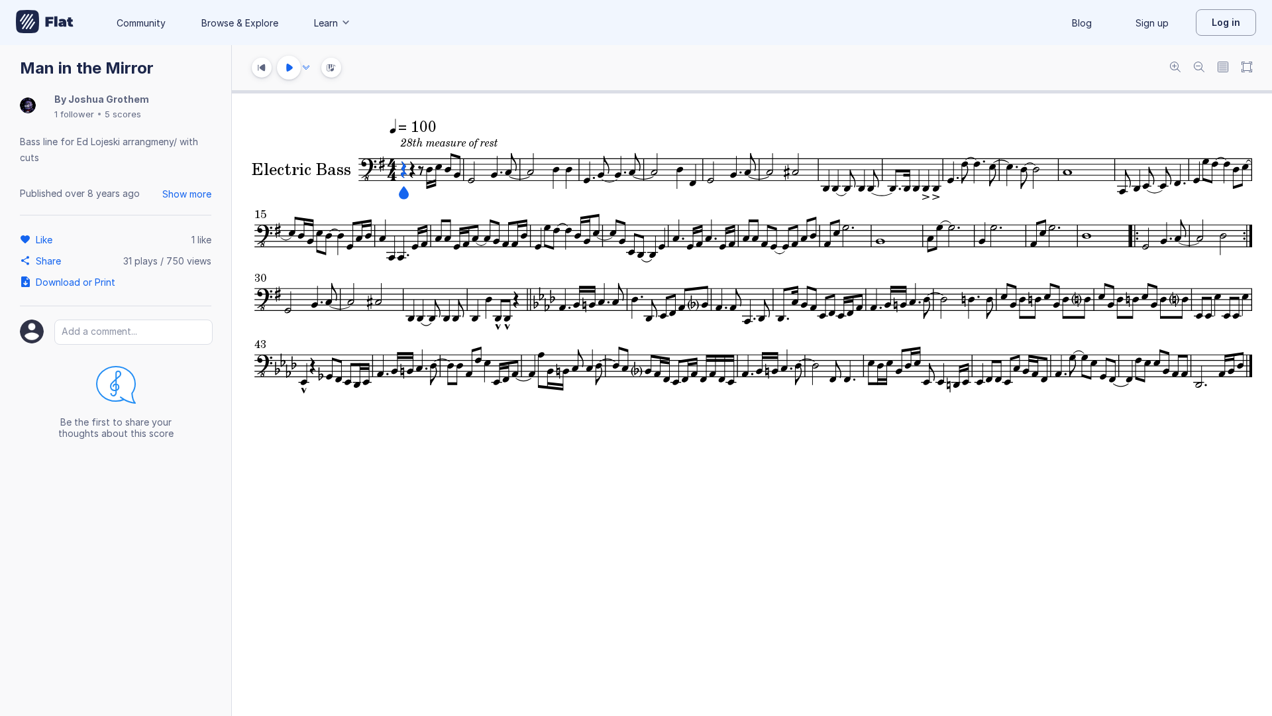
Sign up (1152, 23)
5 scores (123, 114)
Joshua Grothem (108, 99)
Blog (1082, 23)
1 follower (74, 114)
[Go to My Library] (45, 22)
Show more (186, 194)
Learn (326, 23)
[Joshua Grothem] (28, 106)
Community (141, 23)
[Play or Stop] (289, 68)
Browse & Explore (239, 23)
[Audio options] (306, 68)
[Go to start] (262, 68)
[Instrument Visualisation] (331, 68)
